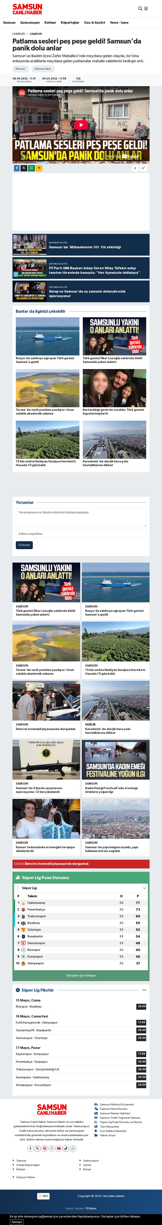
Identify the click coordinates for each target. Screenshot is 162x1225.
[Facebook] (30, 1148)
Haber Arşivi (108, 1135)
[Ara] (140, 8)
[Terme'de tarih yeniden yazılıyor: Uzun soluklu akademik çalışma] (47, 388)
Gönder (24, 545)
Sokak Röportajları (28, 1165)
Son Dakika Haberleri (113, 1131)
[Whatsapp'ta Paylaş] (31, 168)
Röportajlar (70, 23)
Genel (87, 1165)
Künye (87, 1169)
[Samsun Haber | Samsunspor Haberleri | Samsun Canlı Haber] (27, 9)
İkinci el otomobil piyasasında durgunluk (45, 729)
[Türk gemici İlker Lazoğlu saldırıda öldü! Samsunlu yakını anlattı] (114, 336)
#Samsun (20, 69)
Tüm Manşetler (109, 1126)
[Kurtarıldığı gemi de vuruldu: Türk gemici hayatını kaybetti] (114, 388)
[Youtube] (59, 1148)
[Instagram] (51, 1148)
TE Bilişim (90, 1208)
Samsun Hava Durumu (113, 1108)
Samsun (9, 23)
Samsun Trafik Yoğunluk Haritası (120, 1117)
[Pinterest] (44, 1148)
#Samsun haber (43, 69)
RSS (45, 1196)
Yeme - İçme (119, 23)
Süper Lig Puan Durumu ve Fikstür (121, 1122)
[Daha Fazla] (39, 168)
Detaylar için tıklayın (81, 975)
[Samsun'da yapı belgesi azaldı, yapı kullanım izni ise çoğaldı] (116, 819)
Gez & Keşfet (94, 23)
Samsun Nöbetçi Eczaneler (117, 1104)
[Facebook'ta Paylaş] (17, 168)
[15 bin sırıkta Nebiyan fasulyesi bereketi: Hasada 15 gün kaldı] (47, 439)
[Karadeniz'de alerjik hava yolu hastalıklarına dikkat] (114, 439)
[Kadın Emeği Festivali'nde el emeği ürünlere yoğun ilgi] (116, 760)
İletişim (20, 1169)
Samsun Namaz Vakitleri (115, 1113)
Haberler (18, 34)
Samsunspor (30, 23)
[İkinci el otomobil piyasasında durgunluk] (46, 701)
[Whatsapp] (73, 1148)
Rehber (50, 23)
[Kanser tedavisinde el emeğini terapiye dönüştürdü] (46, 819)
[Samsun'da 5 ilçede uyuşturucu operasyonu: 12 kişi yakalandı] (46, 760)
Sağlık (90, 724)
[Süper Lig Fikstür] (144, 990)
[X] (37, 1148)
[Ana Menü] (146, 8)
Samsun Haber (25, 1177)
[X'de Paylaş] (24, 168)
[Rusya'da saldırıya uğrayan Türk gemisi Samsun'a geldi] (47, 336)
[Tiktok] (66, 1148)
